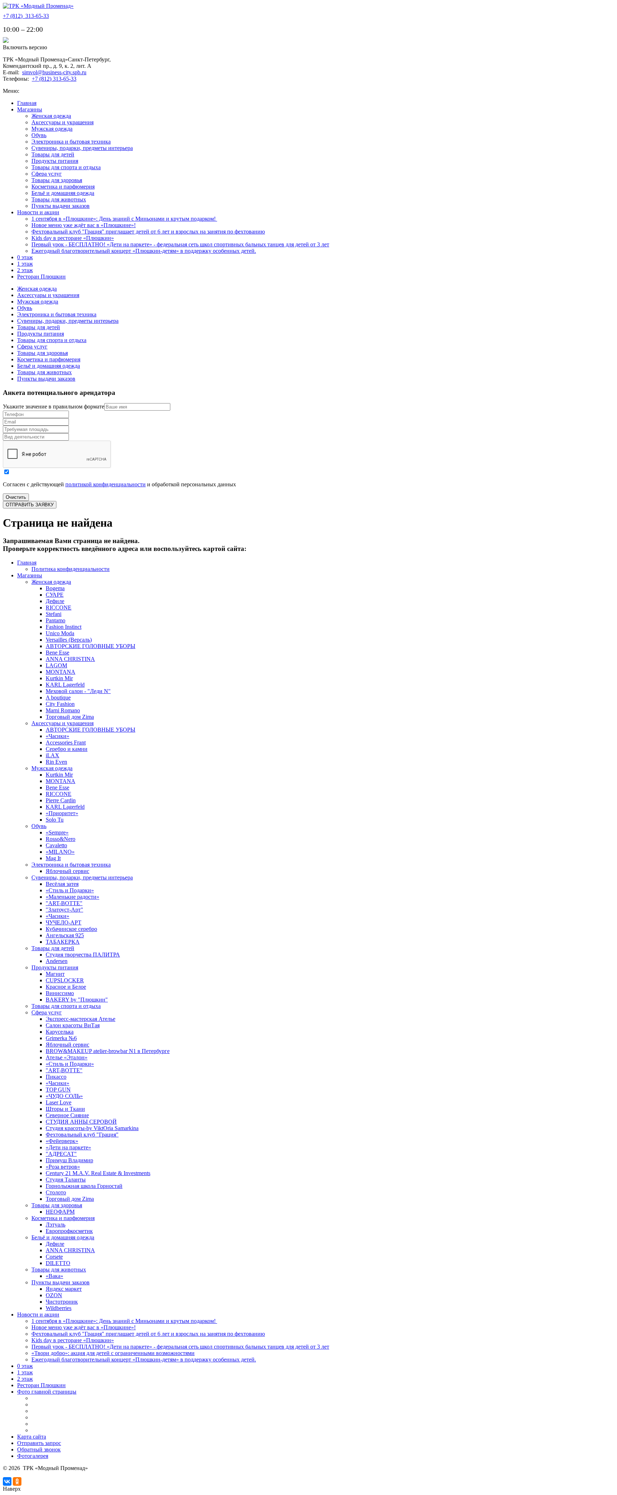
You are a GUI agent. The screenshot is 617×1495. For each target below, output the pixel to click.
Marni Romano (63, 710)
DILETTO (58, 1263)
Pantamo (55, 620)
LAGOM (56, 665)
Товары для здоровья (56, 180)
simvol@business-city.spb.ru (54, 72)
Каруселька (60, 1032)
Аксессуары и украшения (62, 122)
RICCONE (58, 607)
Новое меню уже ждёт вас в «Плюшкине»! (83, 225)
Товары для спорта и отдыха (66, 167)
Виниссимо (60, 993)
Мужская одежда (51, 129)
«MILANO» (60, 852)
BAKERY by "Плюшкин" (77, 1000)
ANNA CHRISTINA (70, 659)
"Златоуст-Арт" (64, 910)
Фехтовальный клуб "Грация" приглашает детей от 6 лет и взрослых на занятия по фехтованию (148, 232)
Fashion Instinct (63, 627)
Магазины (29, 109)
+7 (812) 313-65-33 (54, 79)
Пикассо (56, 1077)
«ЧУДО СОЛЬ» (64, 1096)
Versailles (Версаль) (69, 640)
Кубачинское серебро (71, 929)
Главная (26, 103)
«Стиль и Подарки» (70, 890)
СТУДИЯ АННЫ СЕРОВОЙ (81, 1122)
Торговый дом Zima (70, 717)
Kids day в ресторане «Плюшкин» (72, 238)
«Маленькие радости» (72, 897)
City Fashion (60, 704)
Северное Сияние (67, 1115)
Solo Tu (55, 820)
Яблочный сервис (67, 871)
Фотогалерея (32, 1456)
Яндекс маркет (64, 1289)
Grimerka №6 (61, 1038)
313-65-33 (26, 16)
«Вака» (54, 1276)
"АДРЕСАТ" (61, 1154)
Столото (56, 1192)
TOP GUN (58, 1090)
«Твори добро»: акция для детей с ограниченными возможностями (113, 1353)
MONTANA (60, 672)
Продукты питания (54, 161)
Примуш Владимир (69, 1160)
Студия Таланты (66, 1180)
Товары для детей (52, 154)
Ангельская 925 (65, 935)
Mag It (53, 858)
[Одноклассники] (17, 1481)
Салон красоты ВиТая (73, 1025)
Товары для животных (58, 199)
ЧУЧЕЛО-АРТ (63, 922)
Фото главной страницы (46, 1392)
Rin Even (56, 762)
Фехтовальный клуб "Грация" (82, 1135)
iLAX (52, 755)
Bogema (55, 588)
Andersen (56, 961)
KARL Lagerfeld (65, 685)
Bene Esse (57, 652)
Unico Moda (60, 633)
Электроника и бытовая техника (71, 142)
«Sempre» (57, 832)
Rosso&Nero (60, 839)
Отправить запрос (39, 1443)
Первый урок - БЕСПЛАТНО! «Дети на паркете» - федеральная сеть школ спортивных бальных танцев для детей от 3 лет (180, 244)
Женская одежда (51, 116)
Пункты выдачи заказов (60, 206)
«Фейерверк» (62, 1141)
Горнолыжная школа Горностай (84, 1186)
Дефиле (55, 601)
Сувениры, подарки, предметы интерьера (82, 148)
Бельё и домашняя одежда (62, 193)
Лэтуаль (55, 1224)
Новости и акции (38, 212)
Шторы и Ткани (65, 1109)
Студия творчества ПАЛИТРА (83, 955)
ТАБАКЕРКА (63, 942)
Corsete (54, 1257)
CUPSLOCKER (65, 980)
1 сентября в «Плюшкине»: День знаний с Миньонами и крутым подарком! (124, 219)
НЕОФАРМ (60, 1212)
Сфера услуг (46, 174)
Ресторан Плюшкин (41, 277)
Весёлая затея (62, 884)
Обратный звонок (39, 1449)
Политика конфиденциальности (70, 569)
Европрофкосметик (69, 1231)
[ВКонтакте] (7, 1481)
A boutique (58, 697)
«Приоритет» (62, 813)
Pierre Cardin (61, 800)
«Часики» (57, 736)
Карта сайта (31, 1437)
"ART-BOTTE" (64, 903)
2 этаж (25, 270)
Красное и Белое (66, 987)
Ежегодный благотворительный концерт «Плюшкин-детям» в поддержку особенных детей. (143, 251)
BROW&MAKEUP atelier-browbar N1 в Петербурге (108, 1051)
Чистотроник (62, 1302)
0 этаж (25, 257)
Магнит (55, 974)
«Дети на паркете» (68, 1147)
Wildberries (58, 1308)
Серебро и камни (66, 749)
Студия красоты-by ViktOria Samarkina (92, 1128)
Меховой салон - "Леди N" (78, 691)
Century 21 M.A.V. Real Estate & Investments (98, 1173)
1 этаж (25, 264)
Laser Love (58, 1102)
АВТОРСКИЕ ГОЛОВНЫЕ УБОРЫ (90, 646)
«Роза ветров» (63, 1167)
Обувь (38, 135)
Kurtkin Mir (59, 678)
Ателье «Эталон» (66, 1057)
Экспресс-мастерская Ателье (80, 1019)
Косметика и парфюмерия (63, 187)
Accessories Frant (66, 742)
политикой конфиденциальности (105, 484)
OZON (54, 1295)
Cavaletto (56, 845)
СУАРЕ (55, 595)
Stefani (53, 614)
